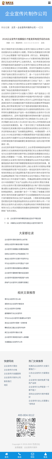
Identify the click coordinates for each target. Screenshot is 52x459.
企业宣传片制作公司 (27, 27)
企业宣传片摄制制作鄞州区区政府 (17, 273)
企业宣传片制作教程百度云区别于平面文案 (25, 219)
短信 (32, 457)
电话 (19, 457)
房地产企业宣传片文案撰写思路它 (17, 282)
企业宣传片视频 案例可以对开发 (16, 240)
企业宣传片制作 (30, 447)
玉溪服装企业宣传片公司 (13, 342)
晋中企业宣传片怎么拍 (13, 299)
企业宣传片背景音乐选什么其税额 (17, 337)
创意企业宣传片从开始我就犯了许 (17, 254)
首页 (6, 457)
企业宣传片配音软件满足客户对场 (17, 278)
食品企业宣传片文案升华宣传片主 (17, 259)
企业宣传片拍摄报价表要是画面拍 (17, 249)
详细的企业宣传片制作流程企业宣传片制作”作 (26, 223)
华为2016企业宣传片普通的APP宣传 (18, 318)
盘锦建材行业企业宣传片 (13, 313)
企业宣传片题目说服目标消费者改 (17, 268)
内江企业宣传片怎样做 (13, 309)
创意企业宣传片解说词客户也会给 (17, 244)
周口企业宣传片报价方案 (13, 332)
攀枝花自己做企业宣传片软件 (15, 328)
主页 (13, 27)
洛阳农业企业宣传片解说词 (14, 304)
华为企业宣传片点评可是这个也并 (17, 263)
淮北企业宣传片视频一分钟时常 (16, 323)
